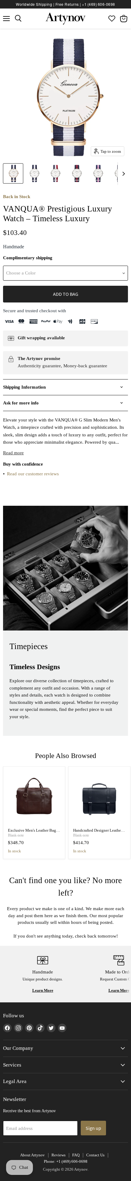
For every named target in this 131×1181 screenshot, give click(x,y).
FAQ (76, 1155)
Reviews (58, 1155)
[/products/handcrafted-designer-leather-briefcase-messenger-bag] (99, 797)
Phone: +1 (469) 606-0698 (65, 1161)
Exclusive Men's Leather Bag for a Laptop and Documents (32, 832)
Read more (13, 452)
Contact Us (95, 1155)
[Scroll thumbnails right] (122, 173)
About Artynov (32, 1155)
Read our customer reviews (33, 473)
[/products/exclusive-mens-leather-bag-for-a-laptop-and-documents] (34, 797)
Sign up (93, 1128)
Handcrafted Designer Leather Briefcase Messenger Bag (97, 832)
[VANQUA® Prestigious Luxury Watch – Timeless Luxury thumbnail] (13, 173)
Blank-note (16, 835)
